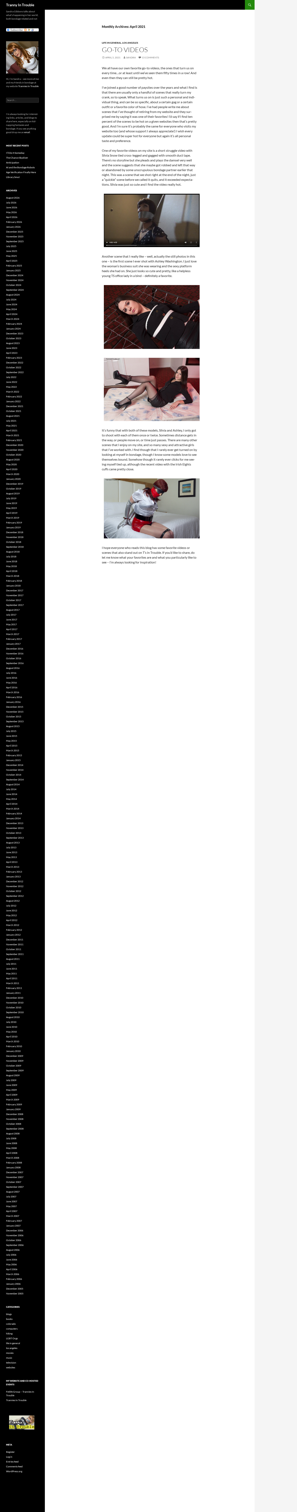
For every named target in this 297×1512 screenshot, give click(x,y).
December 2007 (14, 1172)
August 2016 (13, 668)
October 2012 (13, 891)
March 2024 (12, 318)
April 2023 (11, 352)
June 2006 (11, 1259)
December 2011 (14, 939)
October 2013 (13, 832)
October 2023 (13, 338)
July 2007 (11, 1196)
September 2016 (15, 663)
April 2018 (11, 571)
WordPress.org (14, 1471)
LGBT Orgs (12, 1338)
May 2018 (11, 566)
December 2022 (14, 362)
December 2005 (14, 1288)
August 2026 (13, 197)
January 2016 (13, 701)
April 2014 (11, 803)
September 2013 (15, 837)
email (27, 132)
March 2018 (12, 575)
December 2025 (14, 231)
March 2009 (12, 1099)
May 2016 (11, 682)
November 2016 (14, 653)
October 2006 (13, 1240)
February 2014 (14, 813)
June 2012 (11, 910)
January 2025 (13, 270)
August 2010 (13, 1017)
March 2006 (12, 1274)
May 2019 (11, 508)
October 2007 (13, 1181)
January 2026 (13, 226)
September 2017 (15, 604)
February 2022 (14, 396)
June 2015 (11, 735)
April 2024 (11, 314)
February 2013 (14, 871)
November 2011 (14, 944)
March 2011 (12, 983)
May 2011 (11, 973)
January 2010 (13, 1051)
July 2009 (11, 1080)
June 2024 (11, 304)
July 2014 (11, 789)
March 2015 (12, 750)
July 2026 (11, 202)
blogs (9, 1314)
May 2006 (11, 1264)
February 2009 (14, 1104)
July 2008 (11, 1138)
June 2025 (11, 251)
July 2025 (11, 246)
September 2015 (15, 721)
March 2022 (12, 391)
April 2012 (11, 920)
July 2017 (11, 614)
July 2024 (11, 299)
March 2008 (12, 1157)
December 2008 (14, 1114)
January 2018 (13, 585)
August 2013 (13, 842)
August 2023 (13, 343)
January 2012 (13, 934)
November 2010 (14, 1002)
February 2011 (14, 988)
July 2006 (11, 1254)
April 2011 (11, 978)
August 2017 (13, 609)
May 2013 (11, 857)
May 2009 (11, 1089)
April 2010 (11, 1036)
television (11, 1362)
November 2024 (14, 280)
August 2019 (13, 493)
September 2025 (15, 241)
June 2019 (11, 503)
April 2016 (11, 687)
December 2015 (14, 706)
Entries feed (12, 1461)
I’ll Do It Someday (15, 152)
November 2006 (14, 1235)
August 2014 (13, 784)
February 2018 (14, 580)
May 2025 (11, 255)
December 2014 (14, 765)
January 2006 (13, 1283)
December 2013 (14, 823)
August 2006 (13, 1249)
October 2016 (13, 658)
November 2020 (14, 449)
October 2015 (13, 716)
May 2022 (11, 386)
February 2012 (14, 929)
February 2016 (14, 697)
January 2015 (13, 760)
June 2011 (11, 968)
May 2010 (11, 1031)
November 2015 (14, 711)
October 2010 (13, 1007)
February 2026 (14, 221)
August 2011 (13, 958)
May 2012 (11, 915)
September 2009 (15, 1070)
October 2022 (13, 367)
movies (10, 1352)
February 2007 (14, 1220)
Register (10, 1451)
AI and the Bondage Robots (20, 167)
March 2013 (12, 866)
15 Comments (150, 57)
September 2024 (15, 289)
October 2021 (13, 411)
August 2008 (13, 1133)
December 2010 (14, 997)
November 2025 (14, 236)
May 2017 (11, 624)
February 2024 (14, 323)
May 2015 (11, 740)
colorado (11, 1323)
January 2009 (13, 1109)
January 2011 (13, 992)
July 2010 (11, 1021)
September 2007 (15, 1186)
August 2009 (13, 1075)
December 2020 (14, 444)
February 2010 (14, 1046)
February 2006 (14, 1278)
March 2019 (12, 517)
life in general (111, 42)
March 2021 (12, 435)
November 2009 (14, 1060)
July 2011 (11, 963)
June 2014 (11, 794)
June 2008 (11, 1143)
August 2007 (13, 1191)
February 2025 (14, 265)
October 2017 (13, 600)
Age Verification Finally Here (21, 172)
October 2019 (13, 488)
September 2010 (15, 1012)
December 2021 (14, 406)
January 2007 (13, 1225)
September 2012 (15, 895)
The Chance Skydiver (17, 157)
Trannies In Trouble (28, 86)
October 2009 (13, 1065)
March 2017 (12, 634)
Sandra (131, 57)
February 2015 (14, 755)
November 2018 (14, 537)
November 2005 (14, 1293)
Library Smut (13, 177)
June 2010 (11, 1026)
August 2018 (13, 551)
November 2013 (14, 828)
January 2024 (13, 328)
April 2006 (11, 1269)
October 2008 (13, 1123)
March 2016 (12, 692)
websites (10, 1367)
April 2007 (11, 1211)
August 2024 (13, 294)
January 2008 (13, 1167)
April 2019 (11, 512)
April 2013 (11, 861)
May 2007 (11, 1206)
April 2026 (11, 217)
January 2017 (13, 643)
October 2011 (13, 949)
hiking (9, 1333)
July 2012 (11, 905)
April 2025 (11, 260)
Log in (9, 1456)
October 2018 (13, 541)
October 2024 (13, 284)
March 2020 (12, 474)
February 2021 (14, 440)
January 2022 (13, 401)
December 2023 (14, 333)
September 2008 (15, 1128)
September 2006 (15, 1245)
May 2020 (11, 464)
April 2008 (11, 1152)
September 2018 (15, 546)
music (9, 1357)
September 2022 (15, 372)
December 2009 (14, 1055)
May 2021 (11, 425)
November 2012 (14, 886)
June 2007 (11, 1201)
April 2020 (11, 469)
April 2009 (11, 1094)
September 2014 (15, 779)
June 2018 (11, 561)
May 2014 (11, 798)
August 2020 (13, 459)
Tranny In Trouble (20, 5)
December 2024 (14, 275)
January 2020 (13, 478)
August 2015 (13, 726)
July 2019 (11, 498)
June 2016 (11, 677)
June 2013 (11, 852)
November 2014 (14, 769)
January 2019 (13, 527)
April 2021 (11, 430)
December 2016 (14, 648)
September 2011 (15, 954)
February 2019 (14, 522)
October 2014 (13, 774)
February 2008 (14, 1162)
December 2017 (14, 590)
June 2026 (11, 207)
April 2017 (11, 629)
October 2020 (13, 454)
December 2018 (14, 532)
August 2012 (13, 900)
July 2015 (11, 731)
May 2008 (11, 1148)
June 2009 (11, 1085)
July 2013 (11, 847)
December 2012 (14, 881)
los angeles (130, 42)
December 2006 (14, 1230)
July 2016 (11, 672)
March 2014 (12, 808)
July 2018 (11, 556)
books (9, 1318)
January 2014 (13, 818)
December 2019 (14, 483)
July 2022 (11, 377)
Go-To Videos (125, 49)
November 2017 (14, 595)
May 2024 (11, 309)
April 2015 (11, 745)
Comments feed (14, 1466)
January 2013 (13, 876)
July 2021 (11, 420)
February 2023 (14, 357)
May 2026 (11, 212)
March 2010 (12, 1041)
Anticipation (12, 162)
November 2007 (14, 1177)
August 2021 (13, 415)
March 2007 (12, 1215)
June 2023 (11, 348)
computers (12, 1328)
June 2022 (11, 381)
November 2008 (14, 1118)
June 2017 (11, 619)
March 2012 (12, 925)
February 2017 (14, 638)
